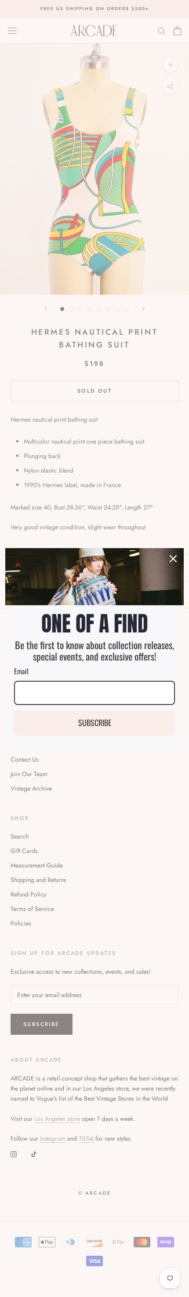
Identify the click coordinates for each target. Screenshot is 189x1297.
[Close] (173, 558)
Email (21, 671)
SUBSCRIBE (94, 722)
